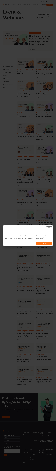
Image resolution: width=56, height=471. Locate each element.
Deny (28, 243)
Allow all (44, 243)
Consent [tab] (11, 230)
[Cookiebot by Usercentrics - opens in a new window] (47, 227)
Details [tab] (28, 230)
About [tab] (44, 230)
